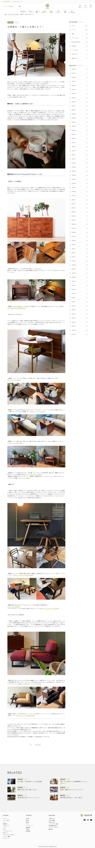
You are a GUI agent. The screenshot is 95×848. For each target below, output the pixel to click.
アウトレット (6, 838)
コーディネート (29, 825)
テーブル (5, 818)
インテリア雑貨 (6, 836)
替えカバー (5, 833)
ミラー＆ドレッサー (7, 831)
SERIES (30, 11)
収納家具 (5, 824)
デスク (4, 829)
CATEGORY (22, 11)
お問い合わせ (52, 822)
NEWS (51, 11)
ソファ (4, 822)
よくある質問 (52, 820)
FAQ (72, 11)
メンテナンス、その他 (8, 834)
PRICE (36, 11)
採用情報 (28, 831)
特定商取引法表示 (53, 825)
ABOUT (44, 11)
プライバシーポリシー (54, 827)
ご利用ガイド (52, 818)
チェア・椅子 (6, 820)
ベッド (4, 827)
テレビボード (6, 825)
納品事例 (28, 827)
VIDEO (65, 11)
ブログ (27, 824)
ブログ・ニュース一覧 (13, 14)
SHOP (58, 11)
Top (5, 14)
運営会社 (51, 829)
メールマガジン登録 (53, 824)
